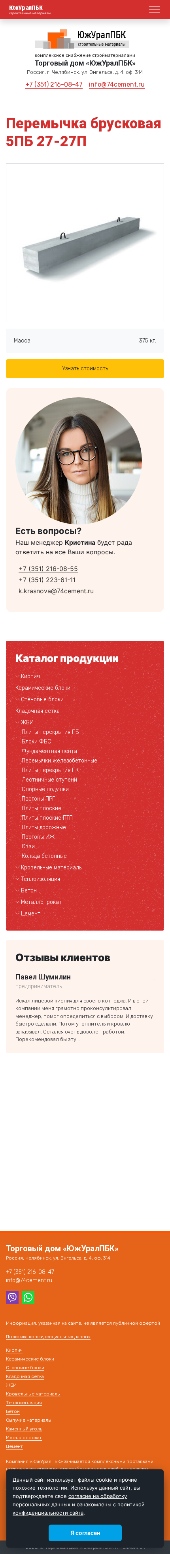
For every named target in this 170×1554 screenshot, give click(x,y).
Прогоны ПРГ (38, 798)
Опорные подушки (45, 789)
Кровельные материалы (52, 867)
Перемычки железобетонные (59, 760)
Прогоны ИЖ (38, 837)
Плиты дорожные (44, 827)
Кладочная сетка (37, 711)
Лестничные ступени (49, 779)
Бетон (29, 890)
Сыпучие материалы (28, 1420)
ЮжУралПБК (26, 8)
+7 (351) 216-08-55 (48, 569)
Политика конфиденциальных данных (48, 1336)
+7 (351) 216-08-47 (54, 84)
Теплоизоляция (40, 879)
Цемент (30, 913)
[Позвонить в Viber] (12, 1296)
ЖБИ (27, 722)
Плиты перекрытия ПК (50, 770)
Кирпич (30, 676)
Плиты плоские (41, 808)
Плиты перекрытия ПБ (50, 732)
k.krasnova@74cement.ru (56, 591)
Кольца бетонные (44, 856)
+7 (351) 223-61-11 (47, 580)
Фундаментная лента (49, 751)
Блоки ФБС (36, 741)
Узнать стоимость (85, 368)
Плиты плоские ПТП (47, 818)
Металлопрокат (41, 902)
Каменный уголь (24, 1429)
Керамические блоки (42, 688)
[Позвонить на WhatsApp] (28, 1296)
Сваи (28, 846)
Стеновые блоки (42, 699)
